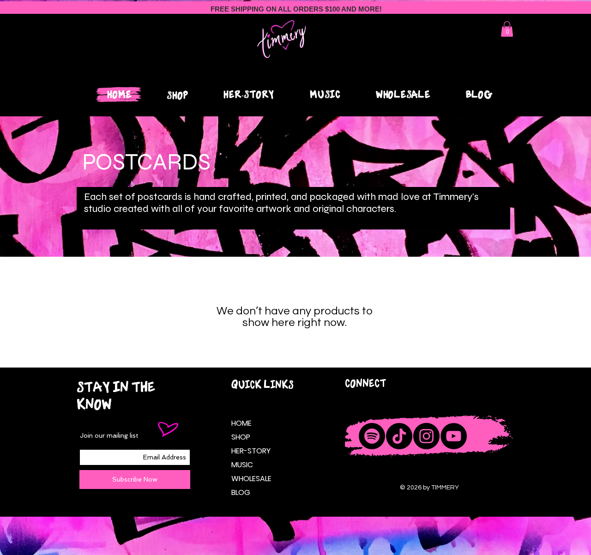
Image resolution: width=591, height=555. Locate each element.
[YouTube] (453, 436)
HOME (241, 423)
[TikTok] (399, 436)
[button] (507, 28)
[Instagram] (426, 436)
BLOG (240, 492)
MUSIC (242, 464)
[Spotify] (372, 436)
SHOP (240, 437)
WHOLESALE (249, 478)
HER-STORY (249, 451)
